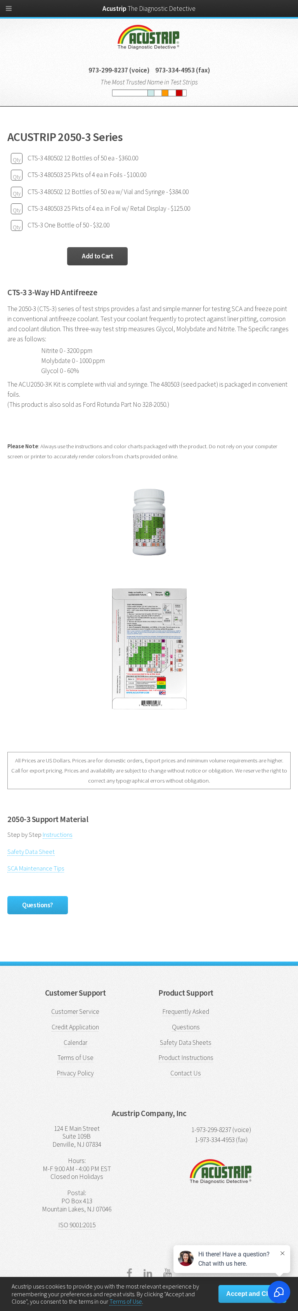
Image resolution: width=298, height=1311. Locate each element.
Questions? (37, 905)
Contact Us (185, 1073)
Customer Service (75, 1011)
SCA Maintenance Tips (35, 868)
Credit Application (75, 1027)
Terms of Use (75, 1057)
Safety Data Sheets (185, 1042)
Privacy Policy (75, 1073)
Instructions (57, 834)
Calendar (75, 1042)
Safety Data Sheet (31, 851)
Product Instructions (185, 1057)
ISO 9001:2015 (76, 1225)
